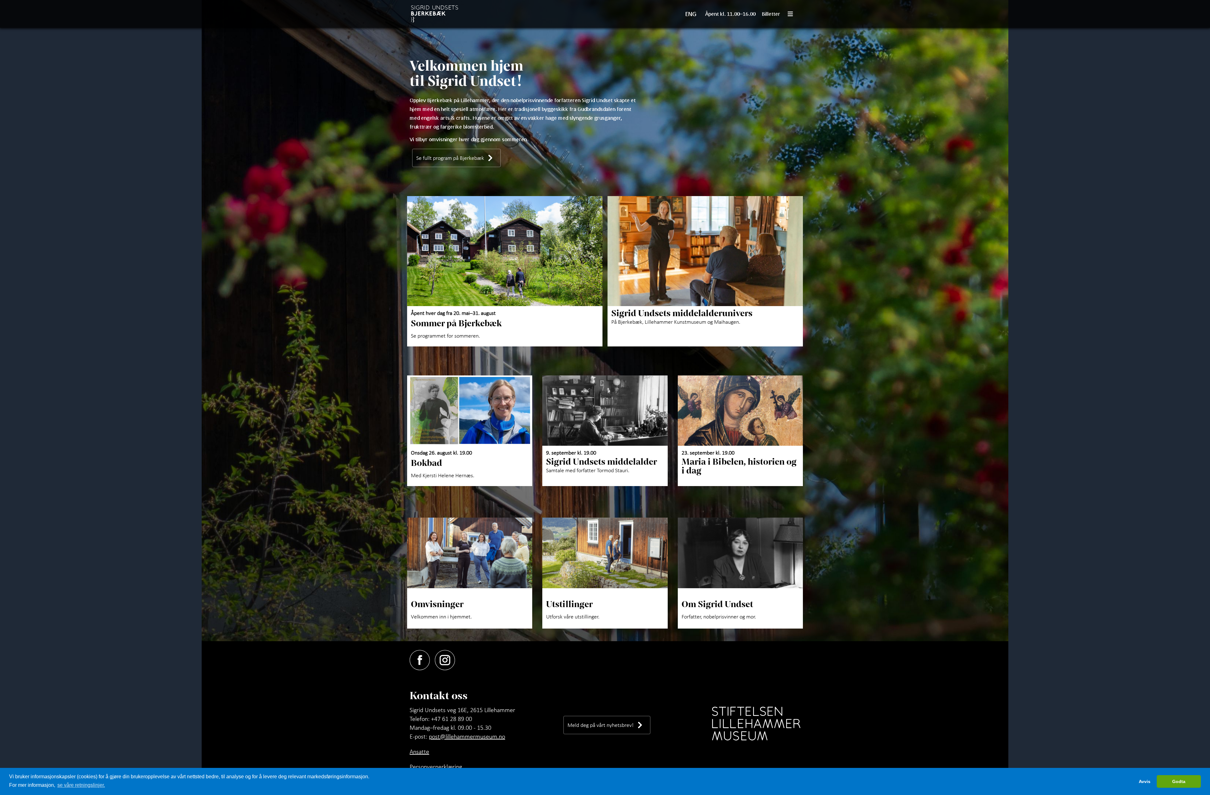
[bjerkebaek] (435, 14)
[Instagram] (447, 658)
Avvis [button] (1144, 781)
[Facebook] (422, 658)
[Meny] (792, 13)
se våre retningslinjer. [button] (81, 785)
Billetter (771, 14)
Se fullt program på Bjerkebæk (450, 158)
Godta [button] (1178, 781)
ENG (690, 13)
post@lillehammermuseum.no (467, 736)
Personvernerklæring (436, 766)
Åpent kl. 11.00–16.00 (730, 14)
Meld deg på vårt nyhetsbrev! (601, 725)
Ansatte (419, 751)
